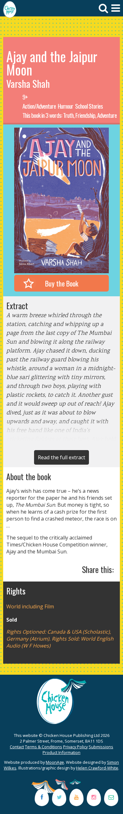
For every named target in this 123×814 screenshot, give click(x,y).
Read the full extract (61, 457)
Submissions (101, 747)
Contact (17, 747)
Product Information (61, 752)
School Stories (89, 106)
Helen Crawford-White (97, 768)
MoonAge (55, 762)
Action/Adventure (39, 106)
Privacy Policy (75, 747)
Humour (65, 106)
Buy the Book (61, 283)
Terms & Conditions (43, 747)
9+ (25, 96)
